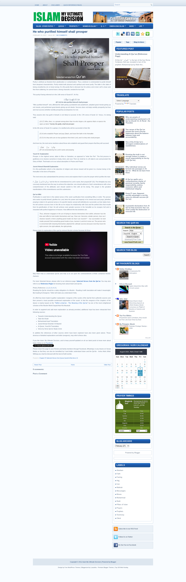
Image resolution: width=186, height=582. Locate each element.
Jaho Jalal (123, 299)
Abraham (120, 470)
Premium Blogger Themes (106, 567)
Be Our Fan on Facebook (127, 545)
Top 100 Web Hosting (121, 567)
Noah (118, 501)
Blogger (137, 453)
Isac (118, 484)
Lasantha (94, 567)
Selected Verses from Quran (55, 358)
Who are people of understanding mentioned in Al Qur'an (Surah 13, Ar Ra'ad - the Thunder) (138, 120)
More (132, 26)
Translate (132, 104)
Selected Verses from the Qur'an (88, 281)
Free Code (137, 239)
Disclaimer (55, 5)
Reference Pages (47, 284)
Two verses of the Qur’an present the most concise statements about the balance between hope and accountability (137, 133)
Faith (118, 474)
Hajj (118, 481)
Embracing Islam (118, 26)
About (45, 5)
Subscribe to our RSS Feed (128, 529)
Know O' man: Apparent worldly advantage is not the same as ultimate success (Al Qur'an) (137, 196)
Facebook (49, 343)
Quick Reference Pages (73, 5)
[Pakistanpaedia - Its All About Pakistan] (123, 22)
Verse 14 (75, 358)
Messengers (121, 491)
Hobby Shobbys (125, 269)
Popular (118, 42)
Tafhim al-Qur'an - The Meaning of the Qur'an (71, 303)
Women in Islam (90, 26)
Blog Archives (139, 42)
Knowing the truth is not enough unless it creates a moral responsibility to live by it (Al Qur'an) (137, 157)
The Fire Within (125, 316)
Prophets (74, 26)
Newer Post (38, 364)
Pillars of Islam (122, 504)
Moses (119, 494)
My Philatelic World (127, 324)
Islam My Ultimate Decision (91, 562)
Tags (127, 42)
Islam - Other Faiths (45, 26)
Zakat (119, 518)
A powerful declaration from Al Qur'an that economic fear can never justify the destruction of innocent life (138, 208)
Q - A (103, 26)
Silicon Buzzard (125, 284)
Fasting (119, 477)
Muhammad (121, 498)
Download (128, 239)
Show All (147, 338)
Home (37, 5)
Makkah (119, 487)
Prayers (119, 508)
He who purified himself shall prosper (60, 31)
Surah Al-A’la (68, 358)
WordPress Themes (74, 567)
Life (141, 26)
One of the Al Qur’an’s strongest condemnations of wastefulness (137, 144)
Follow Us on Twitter (125, 537)
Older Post (107, 364)
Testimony (120, 515)
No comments (61, 35)
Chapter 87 (42, 358)
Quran (62, 26)
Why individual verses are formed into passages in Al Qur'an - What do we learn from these (138, 170)
